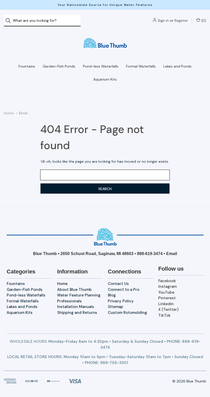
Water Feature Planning (78, 295)
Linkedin (166, 303)
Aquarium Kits (105, 79)
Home (62, 283)
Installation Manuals (75, 306)
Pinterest (167, 298)
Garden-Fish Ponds (59, 66)
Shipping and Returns (77, 312)
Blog (112, 295)
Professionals (69, 301)
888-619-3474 (150, 253)
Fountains (26, 66)
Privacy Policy (121, 301)
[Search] (9, 20)
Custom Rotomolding (127, 312)
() (203, 20)
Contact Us (118, 283)
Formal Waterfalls (141, 66)
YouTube (166, 292)
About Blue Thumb (74, 289)
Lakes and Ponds (177, 66)
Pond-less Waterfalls (100, 66)
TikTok (164, 315)
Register (181, 20)
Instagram (167, 286)
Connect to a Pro (123, 289)
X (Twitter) (168, 309)
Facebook (167, 280)
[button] (105, 237)
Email (171, 253)
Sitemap (115, 306)
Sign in (163, 20)
